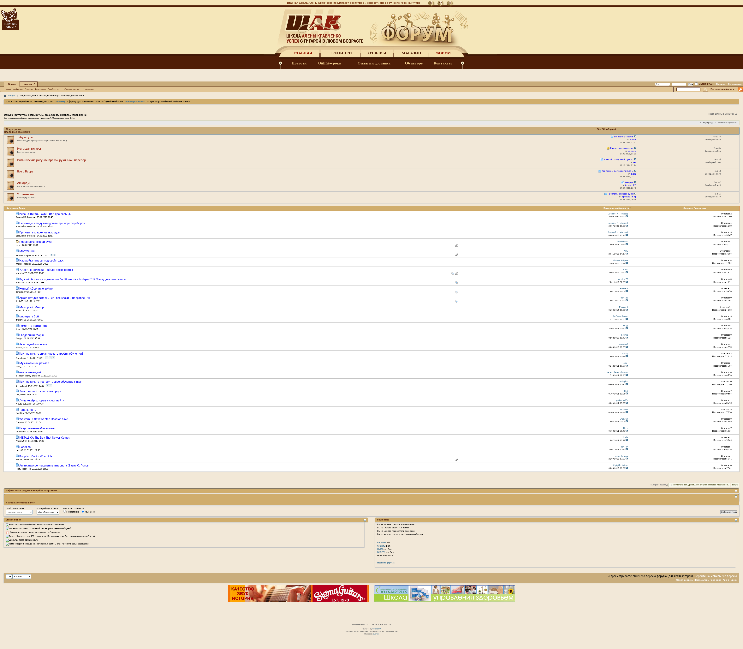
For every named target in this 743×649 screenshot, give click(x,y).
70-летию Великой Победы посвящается (46, 270)
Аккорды (23, 183)
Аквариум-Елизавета (33, 344)
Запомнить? (705, 84)
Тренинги (341, 53)
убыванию (89, 512)
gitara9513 (21, 320)
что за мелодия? (30, 372)
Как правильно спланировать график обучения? (51, 353)
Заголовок (12, 208)
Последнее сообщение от (616, 208)
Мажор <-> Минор (31, 307)
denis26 (19, 292)
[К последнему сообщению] (627, 217)
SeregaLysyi (21, 386)
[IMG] (380, 549)
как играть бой (29, 316)
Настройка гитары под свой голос (41, 260)
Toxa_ (18, 366)
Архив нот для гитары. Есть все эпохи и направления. (55, 298)
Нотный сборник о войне (36, 288)
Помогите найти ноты (33, 326)
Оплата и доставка (374, 63)
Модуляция (27, 251)
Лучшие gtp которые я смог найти (41, 400)
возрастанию (72, 512)
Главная (303, 53)
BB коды (381, 543)
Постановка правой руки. (35, 241)
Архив (726, 580)
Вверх (735, 485)
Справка (29, 89)
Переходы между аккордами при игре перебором (52, 223)
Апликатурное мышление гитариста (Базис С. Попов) (54, 465)
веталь (19, 460)
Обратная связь (684, 580)
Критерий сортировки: (47, 509)
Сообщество (54, 89)
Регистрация (734, 84)
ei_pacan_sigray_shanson (28, 376)
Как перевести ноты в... (621, 148)
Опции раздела (709, 123)
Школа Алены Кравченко (707, 580)
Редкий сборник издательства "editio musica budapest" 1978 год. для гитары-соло (73, 279)
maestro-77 (21, 273)
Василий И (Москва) (26, 217)
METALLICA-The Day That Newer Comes (44, 437)
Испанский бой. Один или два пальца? (45, 214)
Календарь (40, 89)
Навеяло (25, 447)
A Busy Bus (21, 404)
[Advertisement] (371, 612)
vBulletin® (376, 629)
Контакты (443, 63)
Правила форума (386, 563)
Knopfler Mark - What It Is (35, 456)
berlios (19, 348)
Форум (443, 53)
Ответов (687, 208)
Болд (18, 329)
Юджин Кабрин (23, 256)
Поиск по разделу (728, 123)
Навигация (89, 89)
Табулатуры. (25, 137)
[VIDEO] (381, 552)
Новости (299, 63)
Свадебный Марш (31, 335)
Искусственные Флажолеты (37, 428)
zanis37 (19, 450)
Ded (17, 395)
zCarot (376, 634)
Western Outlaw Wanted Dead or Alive (43, 419)
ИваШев (20, 413)
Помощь (720, 84)
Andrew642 (21, 441)
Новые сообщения (14, 89)
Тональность (27, 410)
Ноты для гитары (29, 148)
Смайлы (381, 546)
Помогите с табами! (623, 137)
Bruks (18, 310)
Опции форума (71, 89)
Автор (22, 208)
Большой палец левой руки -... (618, 160)
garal (18, 245)
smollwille (21, 432)
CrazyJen (20, 422)
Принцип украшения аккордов (39, 232)
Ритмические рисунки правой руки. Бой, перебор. (52, 160)
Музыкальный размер (34, 363)
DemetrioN (21, 358)
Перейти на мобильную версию (715, 576)
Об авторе (414, 63)
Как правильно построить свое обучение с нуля (50, 381)
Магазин (411, 53)
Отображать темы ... (16, 509)
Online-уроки (330, 63)
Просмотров (700, 208)
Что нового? (28, 84)
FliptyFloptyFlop (23, 469)
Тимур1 (19, 338)
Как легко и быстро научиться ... (617, 171)
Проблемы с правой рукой (620, 194)
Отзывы (377, 53)
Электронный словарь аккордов (40, 391)
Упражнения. (26, 194)
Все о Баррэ (25, 171)
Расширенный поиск (722, 89)
